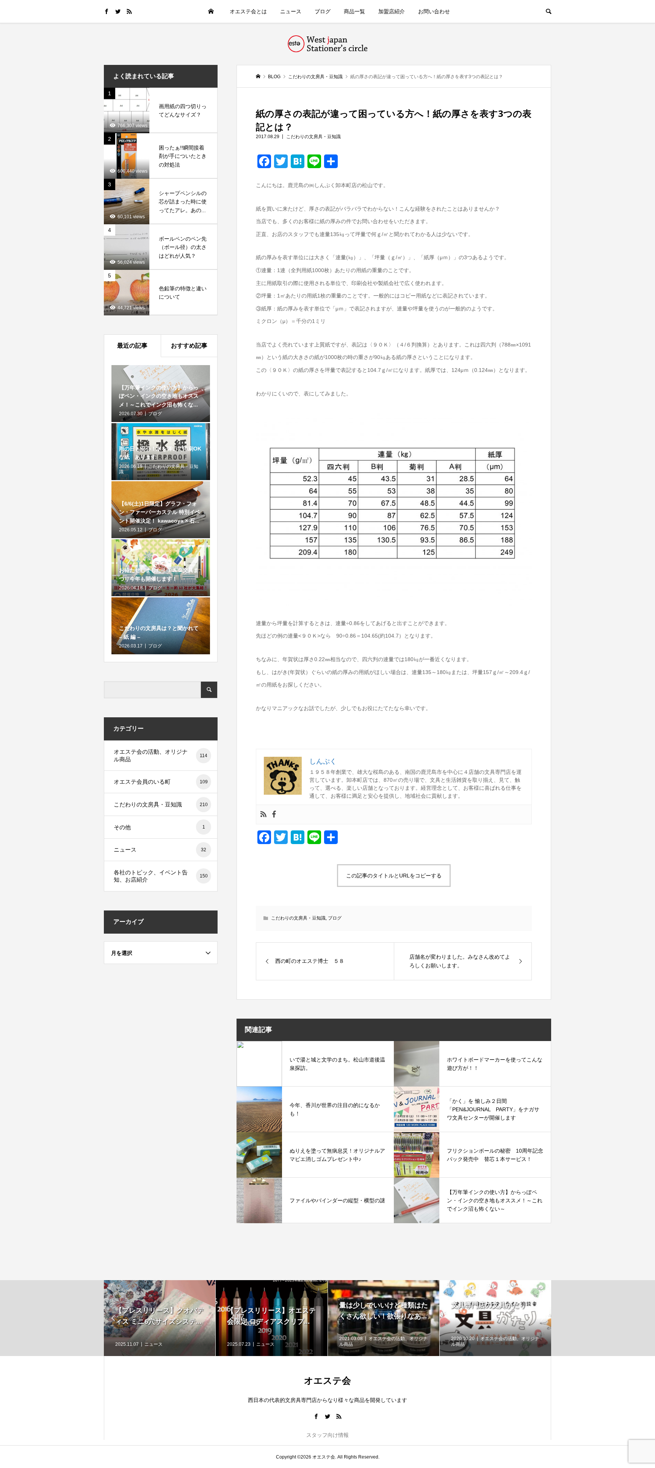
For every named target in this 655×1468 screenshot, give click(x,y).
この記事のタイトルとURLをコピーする (394, 876)
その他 (159, 827)
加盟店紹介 (391, 11)
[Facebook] (274, 814)
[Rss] (263, 814)
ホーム (210, 11)
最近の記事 (132, 345)
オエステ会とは (248, 11)
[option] (160, 1318)
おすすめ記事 (189, 345)
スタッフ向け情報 (327, 1435)
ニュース (290, 11)
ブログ (323, 11)
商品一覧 (354, 11)
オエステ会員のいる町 (161, 781)
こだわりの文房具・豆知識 (313, 136)
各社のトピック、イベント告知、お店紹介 (161, 876)
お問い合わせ (434, 11)
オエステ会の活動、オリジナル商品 (160, 755)
